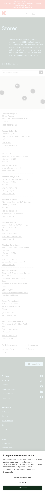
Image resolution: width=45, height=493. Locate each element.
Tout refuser (22, 482)
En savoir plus (8, 472)
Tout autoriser (22, 488)
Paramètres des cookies (22, 477)
